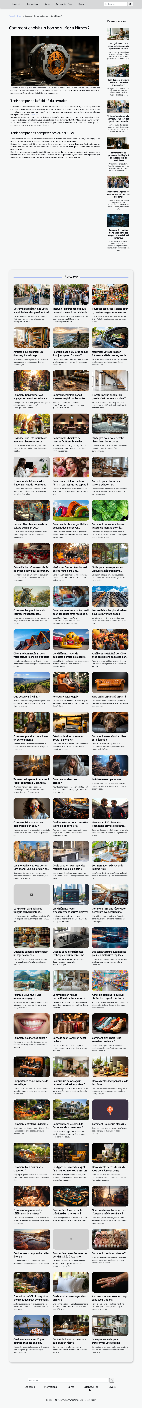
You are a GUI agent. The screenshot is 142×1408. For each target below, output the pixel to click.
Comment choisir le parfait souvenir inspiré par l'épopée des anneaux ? (69, 398)
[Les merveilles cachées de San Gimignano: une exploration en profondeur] (32, 851)
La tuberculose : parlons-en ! (107, 779)
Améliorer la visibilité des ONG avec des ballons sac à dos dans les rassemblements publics (109, 657)
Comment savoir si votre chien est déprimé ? (109, 738)
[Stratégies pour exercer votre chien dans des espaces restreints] (110, 424)
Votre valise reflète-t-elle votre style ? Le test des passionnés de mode (118, 119)
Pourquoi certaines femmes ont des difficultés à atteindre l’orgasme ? (70, 1256)
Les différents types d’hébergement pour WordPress (70, 910)
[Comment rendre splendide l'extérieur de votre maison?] (71, 1110)
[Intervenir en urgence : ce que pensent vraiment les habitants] (118, 182)
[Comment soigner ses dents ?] (32, 1023)
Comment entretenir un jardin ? (31, 1124)
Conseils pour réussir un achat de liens (69, 1040)
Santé (47, 4)
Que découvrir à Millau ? (27, 697)
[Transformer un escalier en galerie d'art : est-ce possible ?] (110, 380)
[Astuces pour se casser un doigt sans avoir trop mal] (110, 1282)
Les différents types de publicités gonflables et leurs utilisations (69, 657)
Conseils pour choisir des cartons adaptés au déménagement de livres (106, 484)
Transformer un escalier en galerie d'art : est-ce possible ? (109, 397)
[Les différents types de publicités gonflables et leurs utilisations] (71, 639)
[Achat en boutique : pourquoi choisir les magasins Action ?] (110, 980)
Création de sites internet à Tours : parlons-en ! (68, 738)
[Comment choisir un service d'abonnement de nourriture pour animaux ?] (32, 467)
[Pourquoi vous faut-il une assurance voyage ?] (32, 980)
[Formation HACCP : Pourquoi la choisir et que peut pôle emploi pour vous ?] (32, 1282)
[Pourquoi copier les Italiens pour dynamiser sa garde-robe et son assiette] (110, 294)
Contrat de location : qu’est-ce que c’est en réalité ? (69, 1341)
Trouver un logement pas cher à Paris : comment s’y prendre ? (31, 781)
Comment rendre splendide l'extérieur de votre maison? (68, 1126)
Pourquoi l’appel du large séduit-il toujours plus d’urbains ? (71, 353)
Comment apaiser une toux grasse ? (68, 781)
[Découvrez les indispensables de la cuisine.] (110, 1066)
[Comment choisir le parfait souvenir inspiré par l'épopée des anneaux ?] (71, 380)
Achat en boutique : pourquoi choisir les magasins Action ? (108, 996)
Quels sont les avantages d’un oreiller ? (69, 1298)
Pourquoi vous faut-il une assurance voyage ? (27, 996)
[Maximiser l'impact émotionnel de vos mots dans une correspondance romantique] (71, 553)
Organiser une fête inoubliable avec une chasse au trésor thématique (30, 441)
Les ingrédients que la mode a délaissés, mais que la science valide (118, 46)
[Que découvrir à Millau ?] (32, 682)
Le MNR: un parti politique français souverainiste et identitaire (28, 912)
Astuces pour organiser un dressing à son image (28, 353)
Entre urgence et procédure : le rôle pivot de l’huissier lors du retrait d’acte (118, 156)
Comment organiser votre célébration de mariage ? (28, 1212)
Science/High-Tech (64, 4)
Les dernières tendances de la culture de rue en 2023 (30, 526)
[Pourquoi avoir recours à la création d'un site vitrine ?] (71, 1196)
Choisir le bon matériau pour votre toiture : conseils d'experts (31, 655)
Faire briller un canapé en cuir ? (109, 697)
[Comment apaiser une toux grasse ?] (71, 765)
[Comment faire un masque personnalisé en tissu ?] (32, 808)
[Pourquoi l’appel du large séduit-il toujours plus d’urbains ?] (71, 337)
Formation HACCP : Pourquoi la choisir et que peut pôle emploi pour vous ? (31, 1299)
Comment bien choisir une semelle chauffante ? (106, 1040)
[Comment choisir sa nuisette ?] (110, 1239)
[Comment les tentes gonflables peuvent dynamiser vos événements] (71, 510)
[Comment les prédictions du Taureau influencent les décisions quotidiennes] (32, 596)
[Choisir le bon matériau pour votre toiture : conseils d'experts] (32, 639)
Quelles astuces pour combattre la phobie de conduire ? (70, 824)
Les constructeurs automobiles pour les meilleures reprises (109, 953)
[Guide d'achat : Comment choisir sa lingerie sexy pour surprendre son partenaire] (32, 553)
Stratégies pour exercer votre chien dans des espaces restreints (108, 441)
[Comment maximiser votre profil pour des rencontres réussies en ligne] (71, 596)
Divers (81, 4)
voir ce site (35, 114)
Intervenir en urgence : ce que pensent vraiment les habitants (118, 194)
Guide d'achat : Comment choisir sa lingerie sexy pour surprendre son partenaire (31, 570)
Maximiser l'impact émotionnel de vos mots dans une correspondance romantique (70, 570)
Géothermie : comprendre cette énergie (31, 1255)
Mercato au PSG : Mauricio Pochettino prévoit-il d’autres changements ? (108, 826)
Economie (16, 4)
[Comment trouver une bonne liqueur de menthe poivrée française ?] (110, 510)
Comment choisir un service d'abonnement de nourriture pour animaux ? (29, 484)
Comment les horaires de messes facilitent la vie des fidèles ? (67, 441)
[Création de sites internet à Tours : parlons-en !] (71, 722)
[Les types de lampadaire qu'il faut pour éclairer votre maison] (71, 1153)
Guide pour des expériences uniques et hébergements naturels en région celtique (107, 570)
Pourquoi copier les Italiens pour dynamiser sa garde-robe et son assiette (110, 312)
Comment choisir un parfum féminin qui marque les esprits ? (70, 483)
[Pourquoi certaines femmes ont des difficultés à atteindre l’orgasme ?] (71, 1239)
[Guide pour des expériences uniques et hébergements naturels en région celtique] (110, 553)
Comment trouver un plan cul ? (109, 1124)
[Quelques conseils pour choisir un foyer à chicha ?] (32, 937)
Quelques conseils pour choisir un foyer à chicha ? (31, 953)
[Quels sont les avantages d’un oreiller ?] (71, 1282)
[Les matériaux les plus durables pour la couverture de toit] (110, 596)
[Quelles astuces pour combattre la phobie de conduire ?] (71, 808)
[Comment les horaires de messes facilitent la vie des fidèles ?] (71, 424)
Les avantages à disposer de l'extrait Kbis (107, 867)
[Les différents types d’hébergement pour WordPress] (71, 894)
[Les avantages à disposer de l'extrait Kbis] (110, 851)
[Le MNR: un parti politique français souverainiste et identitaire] (32, 894)
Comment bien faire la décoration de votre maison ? (69, 996)
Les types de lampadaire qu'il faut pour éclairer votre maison (70, 1169)
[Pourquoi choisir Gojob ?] (71, 682)
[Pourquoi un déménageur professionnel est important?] (71, 1066)
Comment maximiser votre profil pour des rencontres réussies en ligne (71, 613)
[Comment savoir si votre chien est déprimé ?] (110, 722)
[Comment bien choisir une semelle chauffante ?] (110, 1023)
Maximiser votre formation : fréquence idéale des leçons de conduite (109, 355)
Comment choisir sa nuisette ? (109, 1253)
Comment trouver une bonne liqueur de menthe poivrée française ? (108, 527)
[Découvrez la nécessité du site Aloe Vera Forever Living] (110, 1153)
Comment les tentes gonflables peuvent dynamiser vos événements (70, 527)
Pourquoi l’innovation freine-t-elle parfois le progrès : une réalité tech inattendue (118, 234)
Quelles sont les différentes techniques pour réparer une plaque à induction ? (68, 955)
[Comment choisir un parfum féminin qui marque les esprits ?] (71, 467)
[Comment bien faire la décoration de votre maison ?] (71, 980)
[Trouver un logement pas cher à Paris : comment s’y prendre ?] (32, 765)
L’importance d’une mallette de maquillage (31, 1083)
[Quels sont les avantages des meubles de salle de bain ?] (71, 851)
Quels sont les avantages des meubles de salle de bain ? (69, 867)
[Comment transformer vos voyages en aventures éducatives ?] (32, 380)
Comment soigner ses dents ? (30, 1038)
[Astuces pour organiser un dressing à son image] (32, 337)
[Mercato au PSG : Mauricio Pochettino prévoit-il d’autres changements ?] (110, 808)
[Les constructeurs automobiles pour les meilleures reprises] (110, 937)
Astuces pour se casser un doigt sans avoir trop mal (109, 1298)
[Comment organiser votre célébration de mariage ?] (32, 1196)
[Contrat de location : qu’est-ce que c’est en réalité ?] (71, 1325)
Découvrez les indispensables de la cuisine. (110, 1083)
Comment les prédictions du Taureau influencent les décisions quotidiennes (29, 613)
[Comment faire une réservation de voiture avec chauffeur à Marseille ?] (110, 894)
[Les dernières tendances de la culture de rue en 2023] (32, 510)
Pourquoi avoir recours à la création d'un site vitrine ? (67, 1212)
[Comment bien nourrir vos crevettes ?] (32, 1153)
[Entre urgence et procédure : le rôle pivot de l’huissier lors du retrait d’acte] (118, 143)
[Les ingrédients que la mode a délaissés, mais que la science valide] (118, 34)
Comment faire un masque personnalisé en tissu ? (28, 824)
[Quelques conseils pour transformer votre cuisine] (110, 1325)
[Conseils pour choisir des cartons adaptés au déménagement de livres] (110, 467)
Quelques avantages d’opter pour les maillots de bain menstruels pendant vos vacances (29, 1344)
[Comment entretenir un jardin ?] (32, 1110)
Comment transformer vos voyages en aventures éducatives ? (32, 398)
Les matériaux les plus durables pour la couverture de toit (109, 612)
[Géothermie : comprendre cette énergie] (32, 1239)
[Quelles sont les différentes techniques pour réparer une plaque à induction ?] (71, 937)
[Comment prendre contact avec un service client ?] (32, 722)
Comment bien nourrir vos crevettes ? (28, 1169)
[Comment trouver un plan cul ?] (110, 1110)
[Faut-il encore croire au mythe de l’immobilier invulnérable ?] (118, 70)
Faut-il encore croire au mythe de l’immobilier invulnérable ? (118, 82)
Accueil (12, 16)
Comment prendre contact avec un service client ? (31, 738)
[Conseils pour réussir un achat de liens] (71, 1023)
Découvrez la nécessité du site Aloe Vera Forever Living (108, 1169)
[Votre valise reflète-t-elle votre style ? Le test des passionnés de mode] (118, 106)
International (32, 4)
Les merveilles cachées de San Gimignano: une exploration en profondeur (30, 869)
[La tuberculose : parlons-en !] (110, 765)
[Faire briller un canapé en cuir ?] (110, 682)
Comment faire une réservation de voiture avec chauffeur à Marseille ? (109, 912)
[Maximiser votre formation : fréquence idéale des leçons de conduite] (110, 337)
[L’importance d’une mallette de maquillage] (32, 1066)
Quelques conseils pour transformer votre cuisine (106, 1341)
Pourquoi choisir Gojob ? (66, 697)
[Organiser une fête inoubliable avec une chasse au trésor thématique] (32, 424)
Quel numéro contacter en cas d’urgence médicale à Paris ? (108, 1212)
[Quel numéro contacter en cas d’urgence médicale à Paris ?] (110, 1196)
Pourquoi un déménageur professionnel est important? (69, 1083)
